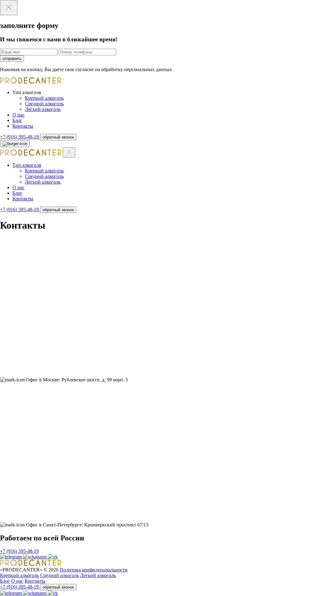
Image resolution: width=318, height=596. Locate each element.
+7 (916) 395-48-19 (20, 136)
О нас (18, 114)
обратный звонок (58, 137)
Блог (17, 120)
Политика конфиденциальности (94, 569)
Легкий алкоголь (43, 109)
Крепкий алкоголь (44, 98)
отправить (11, 58)
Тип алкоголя (26, 165)
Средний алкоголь (44, 103)
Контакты (22, 126)
